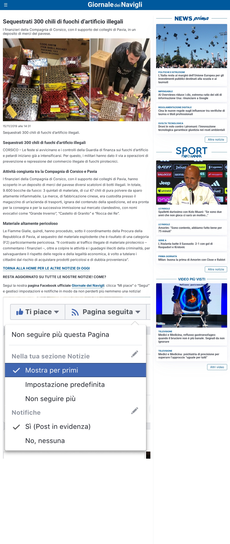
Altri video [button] (217, 367)
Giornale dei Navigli (88, 285)
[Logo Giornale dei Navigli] (115, 5)
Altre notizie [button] (216, 139)
